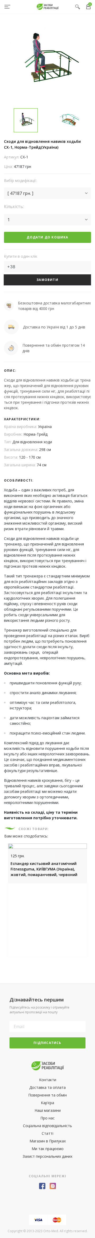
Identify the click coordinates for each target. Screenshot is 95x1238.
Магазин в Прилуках (48, 1140)
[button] (47, 193)
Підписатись (47, 1043)
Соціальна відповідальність (47, 1125)
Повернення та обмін (47, 1095)
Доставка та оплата (47, 1087)
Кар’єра (47, 1102)
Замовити (47, 279)
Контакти (47, 1079)
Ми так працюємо (48, 1148)
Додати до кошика (47, 237)
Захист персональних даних (47, 1156)
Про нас (47, 1118)
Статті (47, 1133)
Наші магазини (48, 1110)
